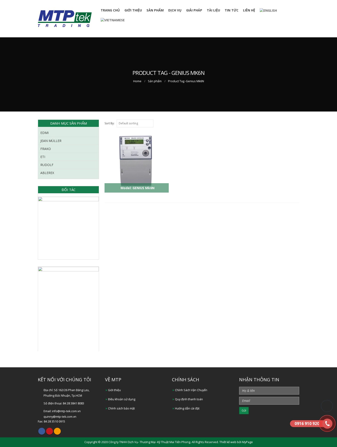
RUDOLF (46, 165)
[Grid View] (297, 123)
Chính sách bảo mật (121, 408)
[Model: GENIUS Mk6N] (135, 195)
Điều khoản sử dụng (121, 399)
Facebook (41, 431)
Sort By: (109, 123)
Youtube (49, 431)
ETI (42, 157)
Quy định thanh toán (189, 399)
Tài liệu (213, 10)
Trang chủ (110, 10)
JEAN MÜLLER (50, 141)
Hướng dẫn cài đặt (187, 408)
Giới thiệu (133, 10)
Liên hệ (249, 10)
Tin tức (231, 10)
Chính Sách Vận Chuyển (191, 390)
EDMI (44, 133)
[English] (268, 10)
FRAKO (45, 149)
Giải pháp (194, 10)
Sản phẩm (155, 10)
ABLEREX (47, 173)
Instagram (57, 431)
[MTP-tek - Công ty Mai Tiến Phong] (65, 18)
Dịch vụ (175, 10)
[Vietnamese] (113, 19)
